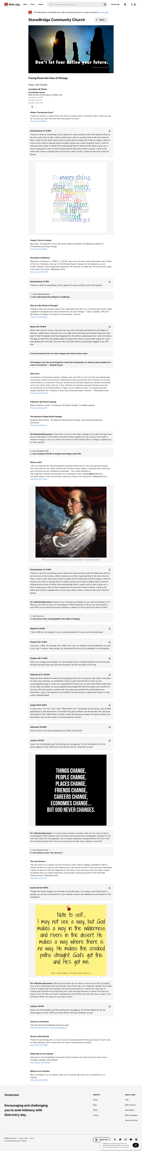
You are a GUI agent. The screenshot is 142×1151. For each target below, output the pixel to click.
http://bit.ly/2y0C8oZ (39, 393)
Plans (33, 4)
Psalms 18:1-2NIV (38, 642)
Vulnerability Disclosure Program (15, 1141)
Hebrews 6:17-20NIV (40, 674)
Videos (40, 4)
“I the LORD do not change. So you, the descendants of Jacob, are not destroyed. (66, 632)
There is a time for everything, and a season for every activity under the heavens (66, 285)
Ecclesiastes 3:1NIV (39, 281)
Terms (32, 1138)
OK (136, 1145)
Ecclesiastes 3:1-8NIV (40, 131)
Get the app (115, 4)
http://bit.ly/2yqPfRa (38, 249)
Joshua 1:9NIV (37, 740)
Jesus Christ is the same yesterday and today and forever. (56, 730)
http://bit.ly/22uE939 (39, 1080)
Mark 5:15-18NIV (38, 327)
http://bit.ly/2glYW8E (39, 1045)
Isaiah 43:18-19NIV (39, 888)
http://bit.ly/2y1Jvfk (38, 878)
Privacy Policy (23, 1138)
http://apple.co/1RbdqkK (40, 1062)
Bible (25, 4)
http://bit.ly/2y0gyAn (38, 317)
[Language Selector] (125, 4)
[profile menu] (133, 4)
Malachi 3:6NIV (37, 628)
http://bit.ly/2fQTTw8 (39, 272)
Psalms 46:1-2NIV (38, 658)
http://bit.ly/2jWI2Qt (38, 121)
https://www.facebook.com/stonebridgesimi (48, 1028)
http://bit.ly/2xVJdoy (38, 479)
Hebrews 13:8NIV (38, 727)
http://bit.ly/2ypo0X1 (38, 408)
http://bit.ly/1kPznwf (38, 425)
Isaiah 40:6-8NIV (38, 705)
